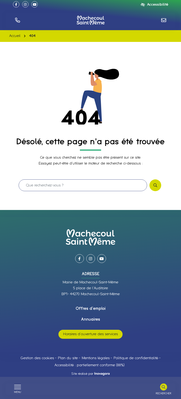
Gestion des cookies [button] (37, 358)
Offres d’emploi (91, 308)
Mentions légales (96, 358)
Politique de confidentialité (136, 358)
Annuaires (90, 319)
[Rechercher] (155, 185)
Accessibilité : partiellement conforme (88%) (89, 365)
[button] (17, 20)
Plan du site (68, 358)
